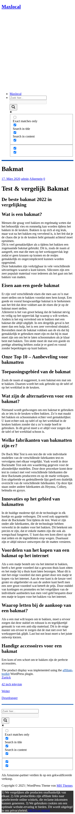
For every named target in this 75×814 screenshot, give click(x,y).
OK (30, 810)
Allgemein (36, 178)
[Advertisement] (37, 51)
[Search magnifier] (13, 107)
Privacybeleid (41, 810)
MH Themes (65, 785)
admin (25, 178)
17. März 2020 (11, 178)
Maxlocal (15, 93)
